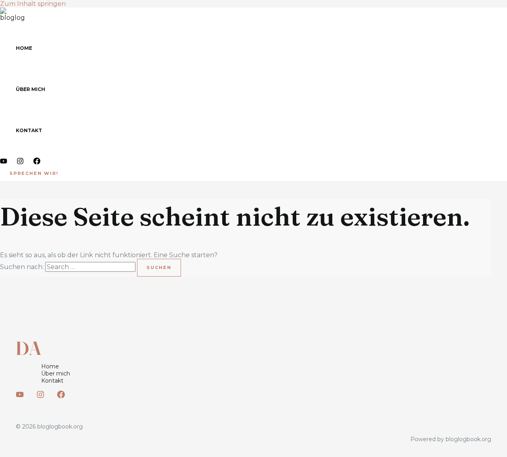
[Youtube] (3, 162)
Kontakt (29, 130)
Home (24, 48)
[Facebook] (36, 162)
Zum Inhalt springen (33, 4)
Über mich (30, 89)
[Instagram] (20, 162)
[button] (34, 173)
